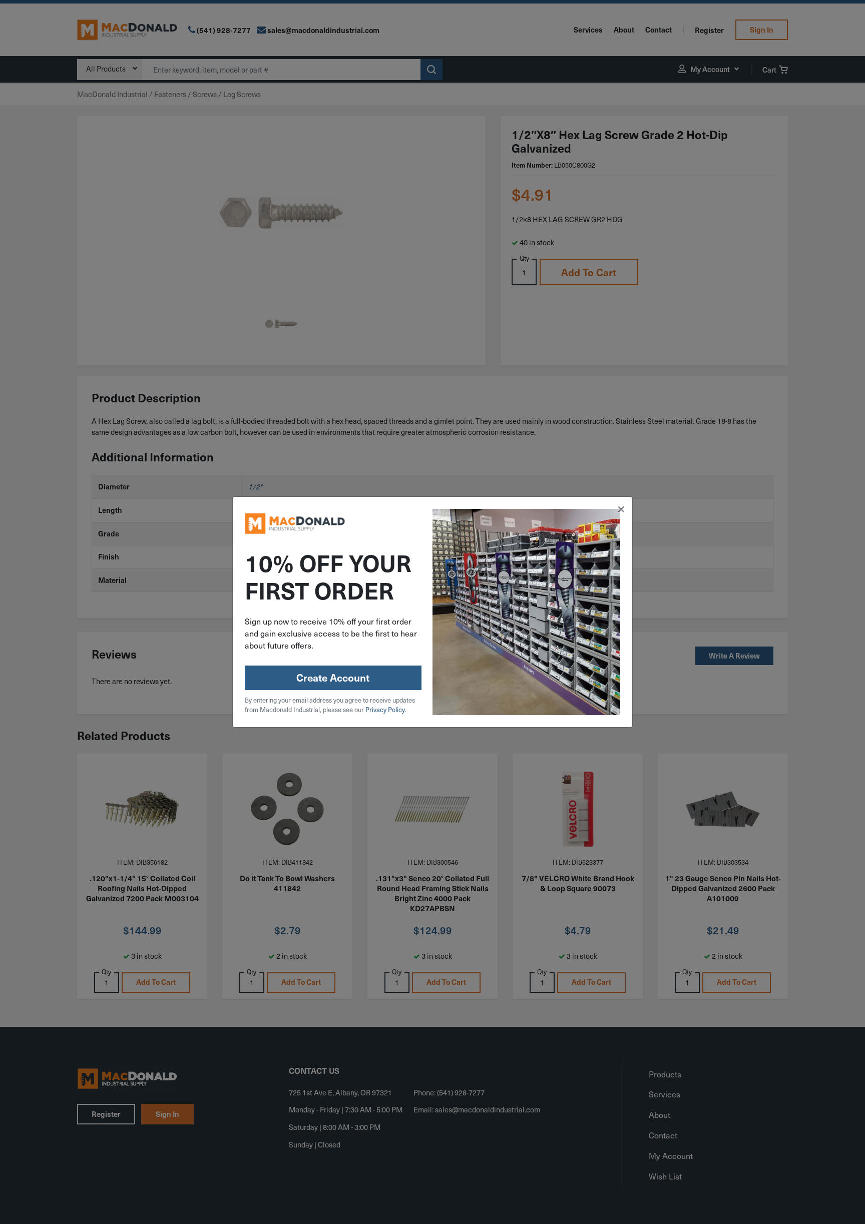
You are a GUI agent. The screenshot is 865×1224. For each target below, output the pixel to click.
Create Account (332, 678)
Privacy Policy (385, 709)
